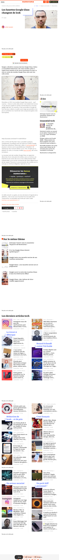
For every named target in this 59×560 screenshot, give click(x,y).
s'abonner (54, 2)
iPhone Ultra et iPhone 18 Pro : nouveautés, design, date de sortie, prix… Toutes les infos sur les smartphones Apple (50, 434)
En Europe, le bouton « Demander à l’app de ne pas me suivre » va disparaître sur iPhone (20, 448)
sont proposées (30, 145)
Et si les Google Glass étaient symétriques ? (19, 251)
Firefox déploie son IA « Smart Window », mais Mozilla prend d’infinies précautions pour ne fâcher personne (50, 352)
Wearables (54, 6)
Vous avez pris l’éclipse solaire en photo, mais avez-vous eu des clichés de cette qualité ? (50, 503)
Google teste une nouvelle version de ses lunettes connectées (23, 258)
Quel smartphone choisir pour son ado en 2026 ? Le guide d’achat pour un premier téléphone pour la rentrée (49, 457)
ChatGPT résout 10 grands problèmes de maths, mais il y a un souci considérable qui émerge (51, 126)
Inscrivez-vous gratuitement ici (10, 200)
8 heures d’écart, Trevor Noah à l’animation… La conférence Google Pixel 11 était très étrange (49, 492)
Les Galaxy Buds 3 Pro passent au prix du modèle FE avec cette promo (20, 425)
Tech (37, 6)
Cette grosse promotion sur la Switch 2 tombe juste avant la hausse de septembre (19, 375)
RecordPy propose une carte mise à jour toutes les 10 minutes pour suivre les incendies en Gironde (48, 148)
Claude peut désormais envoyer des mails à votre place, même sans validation (19, 363)
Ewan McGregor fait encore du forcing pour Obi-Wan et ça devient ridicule (20, 523)
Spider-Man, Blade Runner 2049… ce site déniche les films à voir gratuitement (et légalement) (49, 422)
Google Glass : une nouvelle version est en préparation (23, 265)
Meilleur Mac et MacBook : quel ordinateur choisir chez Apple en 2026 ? (19, 512)
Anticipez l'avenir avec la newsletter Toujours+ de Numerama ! (21, 243)
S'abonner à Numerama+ (18, 187)
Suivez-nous (24, 60)
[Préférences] (47, 2)
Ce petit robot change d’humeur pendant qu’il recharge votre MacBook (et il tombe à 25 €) (49, 375)
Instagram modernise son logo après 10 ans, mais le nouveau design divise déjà (20, 501)
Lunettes (14, 211)
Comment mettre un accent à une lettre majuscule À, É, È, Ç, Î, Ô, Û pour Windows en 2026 (48, 133)
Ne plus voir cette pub (7, 49)
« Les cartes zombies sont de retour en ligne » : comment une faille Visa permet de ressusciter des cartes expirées (20, 352)
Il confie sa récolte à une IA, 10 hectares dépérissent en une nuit (50, 515)
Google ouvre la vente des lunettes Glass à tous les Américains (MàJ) (23, 273)
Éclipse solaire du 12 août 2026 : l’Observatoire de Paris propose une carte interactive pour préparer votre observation (48, 141)
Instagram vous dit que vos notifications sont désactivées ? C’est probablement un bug (20, 324)
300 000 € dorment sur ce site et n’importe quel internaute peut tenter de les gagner (50, 324)
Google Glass (6, 211)
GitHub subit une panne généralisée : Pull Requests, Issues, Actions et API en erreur (20, 408)
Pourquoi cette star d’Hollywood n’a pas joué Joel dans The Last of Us (20, 489)
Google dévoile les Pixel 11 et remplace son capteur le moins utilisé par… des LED (50, 526)
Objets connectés (45, 6)
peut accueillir (27, 150)
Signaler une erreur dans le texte (10, 204)
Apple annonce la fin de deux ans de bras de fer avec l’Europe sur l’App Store (49, 363)
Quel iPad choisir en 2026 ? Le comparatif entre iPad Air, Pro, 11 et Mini (20, 437)
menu (2, 2)
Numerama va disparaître (48, 153)
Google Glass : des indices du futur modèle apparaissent (21, 280)
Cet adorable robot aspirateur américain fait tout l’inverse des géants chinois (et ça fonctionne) (20, 459)
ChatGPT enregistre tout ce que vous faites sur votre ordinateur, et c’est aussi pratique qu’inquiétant (20, 475)
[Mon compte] (44, 2)
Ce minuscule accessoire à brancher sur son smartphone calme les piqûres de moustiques (49, 408)
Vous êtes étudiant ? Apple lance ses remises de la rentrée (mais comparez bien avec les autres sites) (50, 475)
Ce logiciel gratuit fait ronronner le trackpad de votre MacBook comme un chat (50, 445)
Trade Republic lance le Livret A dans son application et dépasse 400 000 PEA (19, 341)
